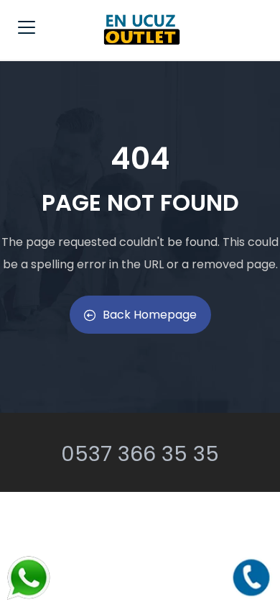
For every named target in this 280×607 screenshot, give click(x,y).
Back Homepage (150, 314)
